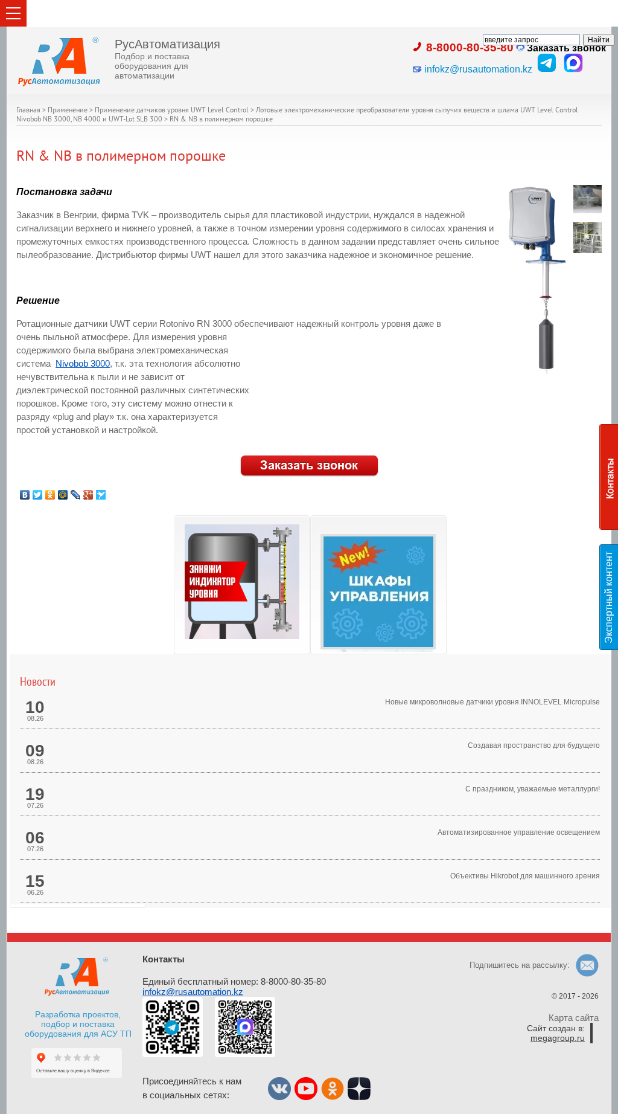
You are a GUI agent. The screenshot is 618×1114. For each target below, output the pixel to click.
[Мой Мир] (63, 495)
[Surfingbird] (101, 495)
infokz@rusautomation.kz (192, 992)
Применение (68, 110)
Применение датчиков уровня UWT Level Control (172, 110)
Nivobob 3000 (83, 364)
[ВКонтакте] (25, 495)
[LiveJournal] (75, 495)
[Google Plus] (88, 495)
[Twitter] (37, 495)
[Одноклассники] (50, 495)
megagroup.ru (557, 1038)
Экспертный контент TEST (611, 597)
